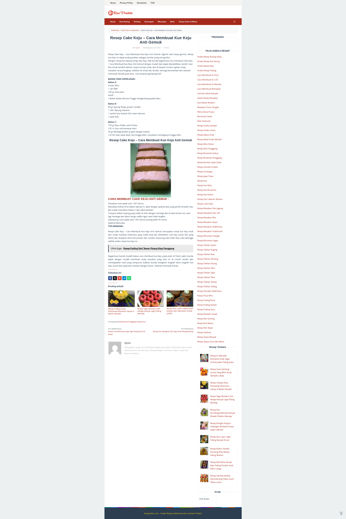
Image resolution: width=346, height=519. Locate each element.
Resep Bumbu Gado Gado (209, 162)
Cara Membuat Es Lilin (207, 79)
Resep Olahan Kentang (207, 258)
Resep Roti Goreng (205, 318)
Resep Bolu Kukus (205, 144)
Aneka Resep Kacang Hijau (209, 56)
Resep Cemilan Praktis (207, 167)
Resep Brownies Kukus (207, 153)
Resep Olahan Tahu (206, 268)
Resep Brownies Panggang (209, 157)
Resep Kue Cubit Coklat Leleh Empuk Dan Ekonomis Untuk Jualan (180, 311)
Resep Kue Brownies (206, 190)
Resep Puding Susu (206, 309)
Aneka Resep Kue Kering (208, 61)
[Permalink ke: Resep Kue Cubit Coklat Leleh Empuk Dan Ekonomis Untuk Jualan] (180, 298)
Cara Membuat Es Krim (208, 75)
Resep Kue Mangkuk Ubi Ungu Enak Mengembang (173, 330)
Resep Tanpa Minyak (206, 337)
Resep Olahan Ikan (206, 254)
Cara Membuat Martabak (209, 88)
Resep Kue (141, 321)
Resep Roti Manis (205, 323)
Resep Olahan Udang (207, 286)
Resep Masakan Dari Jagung (210, 208)
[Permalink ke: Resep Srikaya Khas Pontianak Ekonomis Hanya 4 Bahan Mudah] (121, 298)
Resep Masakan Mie (206, 217)
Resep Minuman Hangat (208, 235)
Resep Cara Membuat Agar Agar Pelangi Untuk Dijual (126, 331)
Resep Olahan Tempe (207, 281)
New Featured (203, 121)
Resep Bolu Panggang (127, 321)
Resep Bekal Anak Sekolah (209, 139)
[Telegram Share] (124, 278)
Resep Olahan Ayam (206, 245)
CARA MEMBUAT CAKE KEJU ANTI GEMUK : (139, 198)
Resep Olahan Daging (207, 249)
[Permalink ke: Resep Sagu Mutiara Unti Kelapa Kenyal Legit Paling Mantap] (150, 298)
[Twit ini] (115, 278)
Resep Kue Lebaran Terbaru (210, 199)
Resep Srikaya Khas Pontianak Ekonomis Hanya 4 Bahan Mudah (121, 311)
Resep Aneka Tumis (206, 130)
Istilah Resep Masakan (207, 98)
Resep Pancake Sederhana (209, 291)
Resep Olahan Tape (206, 272)
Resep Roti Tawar (205, 327)
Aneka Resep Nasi (205, 65)
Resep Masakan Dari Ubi (208, 213)
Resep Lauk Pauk (205, 203)
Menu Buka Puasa (205, 111)
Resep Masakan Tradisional (209, 231)
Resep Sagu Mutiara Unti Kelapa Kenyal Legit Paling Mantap (149, 311)
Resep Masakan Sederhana (209, 226)
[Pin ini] (120, 278)
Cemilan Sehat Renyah (207, 93)
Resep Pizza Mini (205, 295)
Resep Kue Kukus (205, 194)
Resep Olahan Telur (206, 277)
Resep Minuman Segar (207, 240)
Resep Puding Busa (206, 300)
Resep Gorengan (205, 171)
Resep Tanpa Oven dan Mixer (210, 341)
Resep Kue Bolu (204, 185)
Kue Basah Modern (206, 102)
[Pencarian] (234, 21)
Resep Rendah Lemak (207, 314)
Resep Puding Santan (207, 304)
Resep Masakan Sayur (207, 222)
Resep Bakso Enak (205, 134)
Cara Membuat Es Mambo (209, 84)
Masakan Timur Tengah (208, 107)
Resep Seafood (204, 332)
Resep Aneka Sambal (207, 125)
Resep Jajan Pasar (205, 176)
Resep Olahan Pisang (207, 263)
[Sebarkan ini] (110, 278)
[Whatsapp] (129, 278)
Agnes (127, 342)
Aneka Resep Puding (206, 70)
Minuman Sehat (204, 116)
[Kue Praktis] (120, 12)
